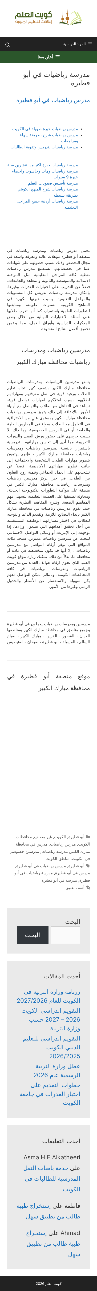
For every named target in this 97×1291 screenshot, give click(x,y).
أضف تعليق (75, 887)
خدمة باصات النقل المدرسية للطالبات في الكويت (51, 1178)
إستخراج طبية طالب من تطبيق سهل (53, 1243)
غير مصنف (43, 836)
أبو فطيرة (76, 836)
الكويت (60, 836)
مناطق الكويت (57, 858)
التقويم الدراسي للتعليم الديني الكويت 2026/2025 (51, 1047)
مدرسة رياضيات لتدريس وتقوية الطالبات (44, 147)
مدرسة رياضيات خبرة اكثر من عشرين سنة (42, 165)
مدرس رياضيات (63, 844)
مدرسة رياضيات (54, 851)
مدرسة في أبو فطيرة (59, 880)
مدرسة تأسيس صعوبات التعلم (53, 183)
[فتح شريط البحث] (8, 45)
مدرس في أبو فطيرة (72, 873)
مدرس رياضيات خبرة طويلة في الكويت (45, 128)
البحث (72, 921)
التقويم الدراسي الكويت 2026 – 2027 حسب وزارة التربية (50, 1019)
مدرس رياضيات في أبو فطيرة (53, 100)
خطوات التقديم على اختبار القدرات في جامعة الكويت (50, 1093)
